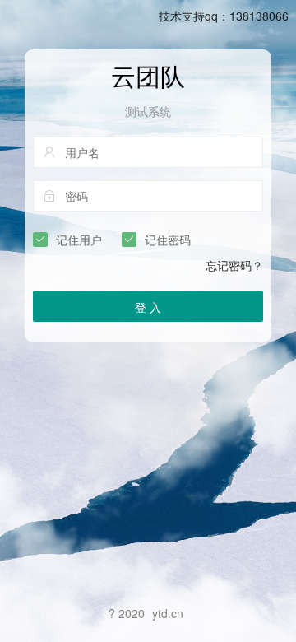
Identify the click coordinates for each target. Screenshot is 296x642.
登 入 (148, 307)
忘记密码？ (234, 265)
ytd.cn (167, 613)
